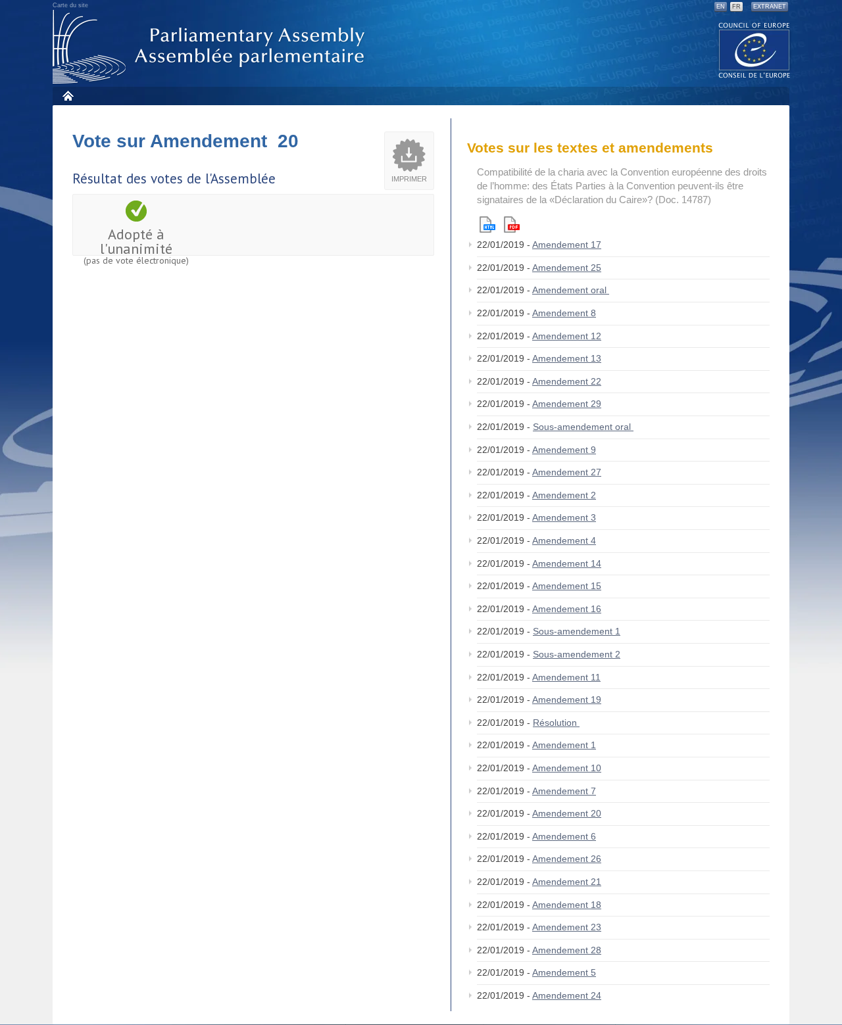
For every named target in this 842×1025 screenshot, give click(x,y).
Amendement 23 (566, 927)
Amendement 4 (564, 540)
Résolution (556, 722)
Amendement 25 (566, 267)
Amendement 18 (566, 904)
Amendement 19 (566, 699)
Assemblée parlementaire (211, 47)
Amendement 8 (564, 313)
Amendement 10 (566, 768)
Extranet (769, 6)
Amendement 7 (564, 791)
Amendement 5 (564, 972)
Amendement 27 (566, 472)
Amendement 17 (566, 244)
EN (720, 6)
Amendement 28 (566, 950)
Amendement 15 (566, 586)
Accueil (67, 96)
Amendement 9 (564, 449)
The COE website (754, 49)
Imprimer (409, 179)
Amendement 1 (564, 745)
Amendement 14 (566, 563)
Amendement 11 (566, 677)
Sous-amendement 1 (576, 631)
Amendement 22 (566, 381)
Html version (487, 224)
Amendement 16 (566, 609)
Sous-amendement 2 (576, 654)
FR (736, 6)
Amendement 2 (564, 495)
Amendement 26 (566, 858)
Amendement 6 (564, 836)
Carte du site (70, 5)
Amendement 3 (564, 517)
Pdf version (512, 224)
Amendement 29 (566, 403)
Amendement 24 (566, 995)
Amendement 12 (566, 336)
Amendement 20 (566, 813)
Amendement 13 (566, 358)
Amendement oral (570, 290)
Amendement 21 (566, 881)
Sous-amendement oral (583, 426)
